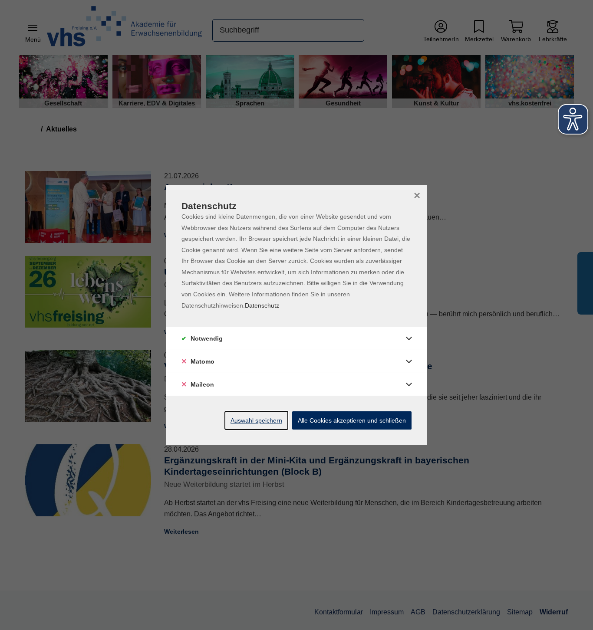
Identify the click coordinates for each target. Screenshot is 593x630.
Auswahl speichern (256, 420)
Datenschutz (262, 305)
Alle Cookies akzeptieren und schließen (352, 420)
